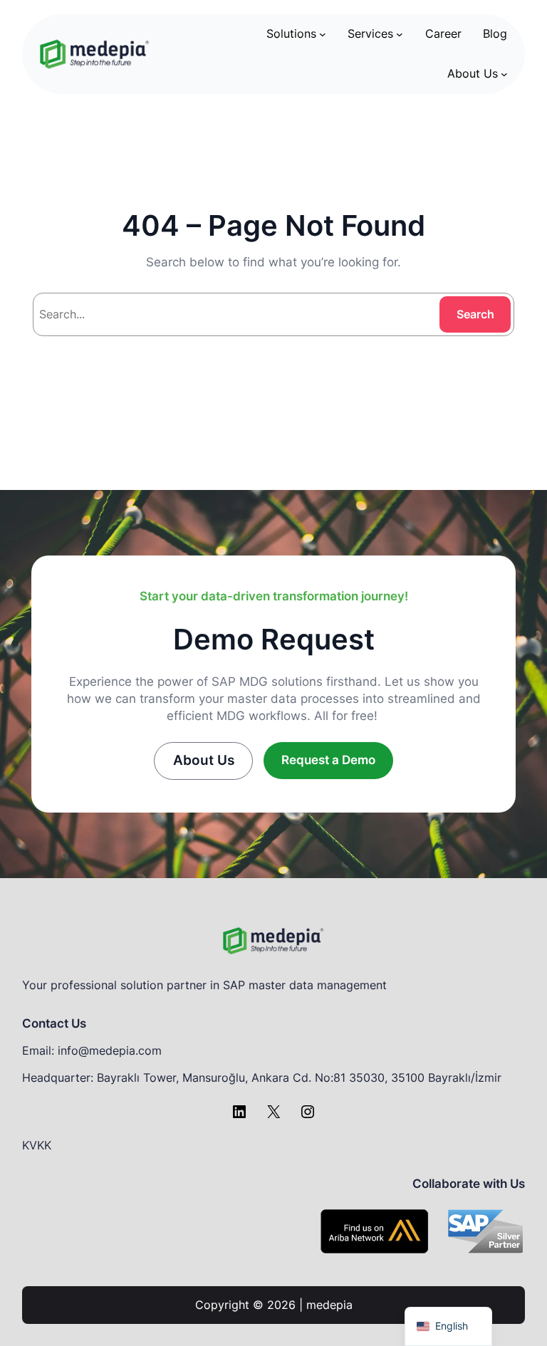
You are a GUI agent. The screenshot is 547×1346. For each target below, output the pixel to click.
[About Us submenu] (504, 74)
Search (475, 314)
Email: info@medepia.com (92, 1050)
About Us (203, 760)
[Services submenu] (399, 34)
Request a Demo (328, 760)
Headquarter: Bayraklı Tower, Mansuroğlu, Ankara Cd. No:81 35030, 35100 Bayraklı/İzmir (261, 1077)
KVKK (36, 1145)
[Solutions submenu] (322, 34)
